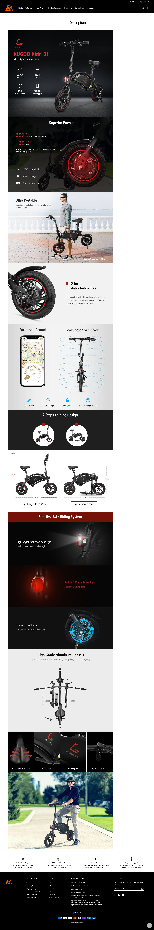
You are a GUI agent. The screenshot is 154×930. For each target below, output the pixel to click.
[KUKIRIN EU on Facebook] (119, 895)
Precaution (29, 883)
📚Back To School (25, 8)
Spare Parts (79, 8)
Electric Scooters (54, 8)
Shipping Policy (31, 889)
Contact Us (52, 891)
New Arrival (40, 8)
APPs (50, 883)
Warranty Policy (31, 886)
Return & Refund (31, 894)
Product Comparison (32, 897)
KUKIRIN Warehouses (33, 891)
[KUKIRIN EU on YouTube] (123, 895)
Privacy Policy (53, 894)
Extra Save (68, 8)
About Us (51, 889)
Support (90, 8)
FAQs (50, 886)
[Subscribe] (142, 888)
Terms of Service (54, 897)
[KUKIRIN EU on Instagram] (115, 895)
